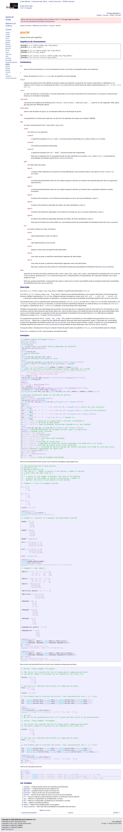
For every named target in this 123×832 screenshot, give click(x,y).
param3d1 (9, 60)
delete (24, 397)
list (44, 362)
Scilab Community (55, 1)
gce (24, 403)
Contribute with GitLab (39, 1)
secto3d (8, 72)
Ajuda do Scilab (10, 18)
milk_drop (8, 54)
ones (60, 362)
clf (22, 350)
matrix (29, 700)
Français (106, 15)
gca (24, 431)
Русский (118, 15)
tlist (28, 407)
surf (7, 74)
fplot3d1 (8, 44)
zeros (30, 556)
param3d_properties (12, 62)
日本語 (112, 15)
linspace (45, 377)
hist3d (7, 50)
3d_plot (8, 29)
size (48, 700)
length (61, 700)
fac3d (7, 38)
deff (23, 371)
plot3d (8, 64)
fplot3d (8, 42)
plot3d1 (8, 66)
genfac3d (8, 46)
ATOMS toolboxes (68, 1)
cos (31, 343)
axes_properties (111, 222)
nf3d (7, 56)
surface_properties (65, 158)
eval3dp (8, 36)
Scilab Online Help (26, 6)
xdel (25, 803)
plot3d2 (8, 68)
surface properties (11, 78)
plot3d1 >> (116, 813)
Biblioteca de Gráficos (11, 24)
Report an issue (45, 810)
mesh (7, 52)
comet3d (8, 76)
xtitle (24, 514)
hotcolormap (39, 384)
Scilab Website (25, 1)
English (99, 15)
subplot (24, 511)
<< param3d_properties (29, 813)
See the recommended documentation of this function (38, 21)
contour (8, 32)
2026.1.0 (58, 19)
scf (22, 707)
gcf (24, 383)
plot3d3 (8, 70)
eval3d (7, 34)
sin (24, 343)
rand (41, 367)
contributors (9, 829)
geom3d (8, 48)
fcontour (8, 40)
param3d (8, 58)
